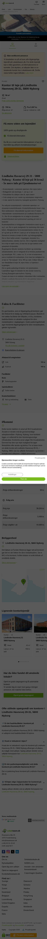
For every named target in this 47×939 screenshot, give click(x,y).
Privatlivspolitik (40, 458)
